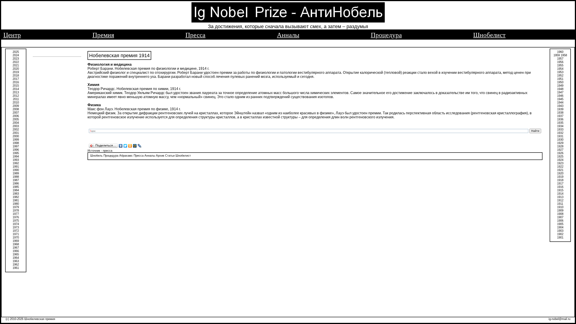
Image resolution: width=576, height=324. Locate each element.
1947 (560, 92)
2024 (16, 55)
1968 (16, 244)
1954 (560, 68)
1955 (560, 65)
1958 (564, 55)
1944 (560, 102)
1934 (560, 126)
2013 (16, 92)
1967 (16, 247)
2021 (16, 65)
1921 (560, 170)
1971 (16, 234)
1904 (560, 227)
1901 (560, 237)
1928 (560, 146)
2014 (16, 89)
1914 (560, 193)
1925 (560, 156)
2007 (16, 112)
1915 (560, 190)
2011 (16, 99)
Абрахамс (126, 155)
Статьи (170, 155)
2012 (16, 95)
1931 (560, 136)
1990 (16, 170)
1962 (16, 264)
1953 (560, 72)
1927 (560, 149)
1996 (16, 149)
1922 (560, 166)
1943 (560, 106)
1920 (560, 173)
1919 (560, 176)
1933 (560, 129)
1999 (16, 139)
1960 (560, 52)
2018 (16, 75)
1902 (560, 234)
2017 (16, 79)
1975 (16, 220)
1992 (16, 163)
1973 (16, 227)
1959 (557, 55)
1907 (560, 217)
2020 (16, 68)
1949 (560, 85)
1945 (560, 99)
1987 (16, 180)
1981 (16, 200)
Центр (12, 34)
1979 (16, 207)
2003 (16, 126)
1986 (16, 183)
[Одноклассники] (130, 146)
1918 (560, 180)
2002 (16, 129)
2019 (16, 72)
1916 (560, 187)
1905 (560, 224)
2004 (16, 122)
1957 (560, 58)
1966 (16, 251)
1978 (16, 210)
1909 (560, 210)
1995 (16, 153)
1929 (560, 143)
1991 (16, 166)
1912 (560, 200)
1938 (560, 112)
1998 (16, 143)
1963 (16, 261)
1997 (16, 146)
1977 (16, 214)
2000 (16, 136)
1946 (560, 95)
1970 (16, 237)
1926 (560, 153)
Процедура (386, 34)
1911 (560, 203)
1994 (16, 156)
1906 (560, 220)
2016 (16, 82)
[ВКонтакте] (120, 146)
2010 (16, 102)
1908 (560, 214)
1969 (16, 241)
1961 (16, 268)
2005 (16, 119)
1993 (16, 160)
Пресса (195, 34)
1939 (560, 109)
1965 (16, 254)
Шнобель (96, 155)
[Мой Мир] (135, 146)
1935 (560, 122)
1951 (560, 79)
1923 (560, 163)
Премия (103, 34)
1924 (560, 160)
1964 (16, 257)
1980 (16, 203)
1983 (16, 193)
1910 (560, 207)
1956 (560, 62)
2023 (16, 58)
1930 (560, 139)
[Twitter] (125, 146)
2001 (16, 133)
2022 (16, 62)
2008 (16, 109)
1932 (560, 133)
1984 (16, 190)
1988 (16, 176)
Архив (160, 155)
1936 (560, 119)
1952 (560, 75)
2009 (16, 106)
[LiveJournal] (139, 146)
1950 (560, 82)
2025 (16, 52)
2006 (16, 116)
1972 (16, 230)
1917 (560, 183)
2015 (16, 85)
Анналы (288, 34)
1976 (16, 217)
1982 (16, 197)
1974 (16, 224)
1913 (560, 197)
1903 (560, 230)
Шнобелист (489, 34)
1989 (16, 173)
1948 (560, 89)
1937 (560, 116)
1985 (16, 187)
